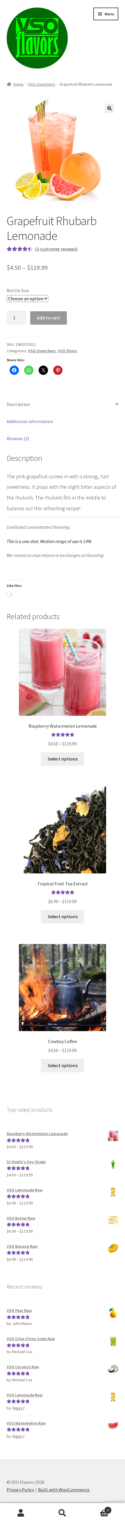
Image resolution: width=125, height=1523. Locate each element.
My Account (21, 1513)
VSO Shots (67, 350)
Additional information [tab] (30, 421)
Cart (96, 1508)
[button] (109, 108)
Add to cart (48, 318)
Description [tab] (18, 404)
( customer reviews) (56, 249)
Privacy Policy (20, 1490)
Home (18, 84)
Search (62, 1513)
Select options (63, 759)
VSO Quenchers (41, 84)
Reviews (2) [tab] (18, 438)
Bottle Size (18, 290)
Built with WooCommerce (64, 1490)
